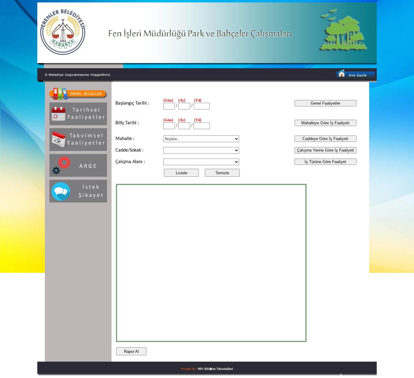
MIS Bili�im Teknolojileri (215, 368)
